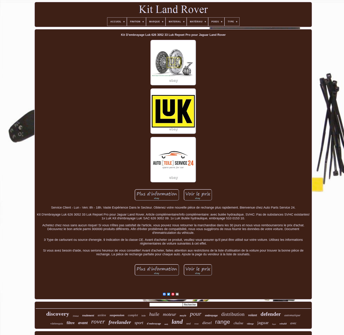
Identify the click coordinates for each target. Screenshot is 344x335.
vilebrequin (56, 323)
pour (195, 313)
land (177, 321)
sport (139, 322)
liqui (274, 324)
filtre (71, 323)
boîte (144, 315)
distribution (233, 314)
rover (98, 321)
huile (154, 314)
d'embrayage (154, 323)
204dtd (76, 316)
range (222, 322)
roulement (88, 315)
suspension (117, 315)
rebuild (283, 323)
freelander (120, 322)
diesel (207, 322)
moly (166, 324)
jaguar (263, 322)
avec (293, 323)
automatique (292, 315)
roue (196, 323)
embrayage (211, 315)
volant (252, 315)
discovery (57, 314)
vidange (250, 323)
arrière (102, 315)
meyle (183, 315)
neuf (188, 323)
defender (271, 314)
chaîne (238, 323)
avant (83, 322)
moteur (169, 314)
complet (133, 315)
